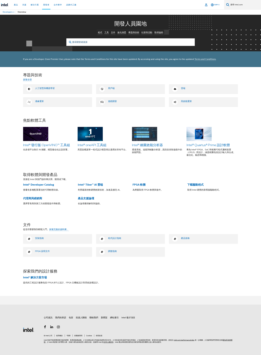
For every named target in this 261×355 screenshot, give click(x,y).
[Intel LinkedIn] (51, 327)
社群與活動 (146, 32)
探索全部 (27, 79)
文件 (113, 32)
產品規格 (185, 238)
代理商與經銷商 (32, 198)
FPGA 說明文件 (42, 251)
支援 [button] (24, 5)
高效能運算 (186, 101)
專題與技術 (133, 32)
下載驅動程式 (195, 184)
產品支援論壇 (86, 198)
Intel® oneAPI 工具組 (92, 145)
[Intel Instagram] (58, 327)
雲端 (183, 88)
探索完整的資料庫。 (59, 229)
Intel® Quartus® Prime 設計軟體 (208, 145)
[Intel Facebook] (45, 327)
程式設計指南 (114, 238)
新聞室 (104, 317)
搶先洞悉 (121, 32)
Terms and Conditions (205, 59)
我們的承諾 (60, 317)
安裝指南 (39, 238)
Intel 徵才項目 (128, 317)
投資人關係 (81, 317)
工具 (106, 32)
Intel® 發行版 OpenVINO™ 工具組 (46, 145)
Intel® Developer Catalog (38, 184)
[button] (130, 139)
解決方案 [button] (35, 5)
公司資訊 (48, 317)
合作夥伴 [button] (58, 5)
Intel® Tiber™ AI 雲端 (90, 184)
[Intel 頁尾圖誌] (28, 329)
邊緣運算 (39, 101)
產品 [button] (16, 5)
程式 (100, 32)
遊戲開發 (112, 101)
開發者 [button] (46, 5)
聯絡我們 (93, 317)
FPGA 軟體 (139, 184)
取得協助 (158, 32)
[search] (70, 42)
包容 (71, 317)
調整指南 (112, 251)
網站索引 (114, 317)
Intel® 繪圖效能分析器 (147, 145)
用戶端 (111, 88)
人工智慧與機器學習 (45, 88)
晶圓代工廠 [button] (71, 5)
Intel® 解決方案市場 (35, 277)
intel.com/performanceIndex (184, 340)
